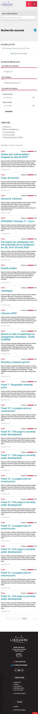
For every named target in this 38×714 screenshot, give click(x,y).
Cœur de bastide (10, 177)
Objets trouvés (18, 690)
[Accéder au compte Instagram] (22, 670)
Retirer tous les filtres (20, 53)
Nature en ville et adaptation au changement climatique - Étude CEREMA (18, 337)
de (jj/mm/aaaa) (7, 94)
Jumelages (7, 290)
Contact (16, 684)
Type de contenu (9, 132)
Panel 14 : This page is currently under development (18, 597)
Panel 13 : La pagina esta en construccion (16, 527)
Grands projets (9, 268)
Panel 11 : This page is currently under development (18, 456)
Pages (7, 71)
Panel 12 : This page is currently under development (18, 503)
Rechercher (8, 111)
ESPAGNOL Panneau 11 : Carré (17, 221)
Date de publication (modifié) (13, 137)
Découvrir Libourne (11, 198)
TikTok (19, 702)
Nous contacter (20, 661)
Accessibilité (18, 686)
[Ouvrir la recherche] (29, 4)
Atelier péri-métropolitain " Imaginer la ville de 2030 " (15, 155)
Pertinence (7, 127)
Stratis (35, 713)
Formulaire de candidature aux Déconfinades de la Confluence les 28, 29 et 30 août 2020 (17, 245)
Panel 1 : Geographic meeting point (17, 386)
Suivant (35, 619)
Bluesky (16, 706)
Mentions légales (19, 688)
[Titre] (17, 129)
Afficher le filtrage (35, 30)
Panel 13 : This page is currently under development (18, 550)
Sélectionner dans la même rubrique (12, 17)
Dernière (24, 618)
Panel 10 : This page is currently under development (18, 433)
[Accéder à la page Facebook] (15, 670)
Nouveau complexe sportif (15, 362)
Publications (19, 677)
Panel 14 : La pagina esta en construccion (16, 574)
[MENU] (34, 4)
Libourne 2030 (9, 313)
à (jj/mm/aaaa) (7, 102)
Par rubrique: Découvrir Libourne (15, 48)
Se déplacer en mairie (20, 665)
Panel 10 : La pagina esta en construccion (16, 409)
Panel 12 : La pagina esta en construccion (16, 480)
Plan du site (17, 682)
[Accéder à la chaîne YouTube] (19, 670)
